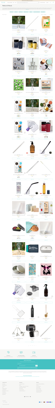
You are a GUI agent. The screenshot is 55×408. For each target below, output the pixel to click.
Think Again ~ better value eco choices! (23, 386)
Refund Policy (4, 394)
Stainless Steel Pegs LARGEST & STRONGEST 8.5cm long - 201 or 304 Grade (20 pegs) (18, 256)
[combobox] (18, 365)
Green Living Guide (21, 389)
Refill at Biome (21, 388)
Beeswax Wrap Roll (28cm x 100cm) (32, 277)
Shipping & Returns (4, 388)
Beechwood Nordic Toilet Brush (46, 318)
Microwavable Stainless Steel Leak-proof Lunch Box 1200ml (19, 235)
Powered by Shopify (7, 404)
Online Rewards (4, 389)
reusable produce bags (20, 8)
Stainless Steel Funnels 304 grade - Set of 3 (18, 338)
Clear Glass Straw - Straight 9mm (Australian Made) (46, 235)
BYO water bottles (14, 8)
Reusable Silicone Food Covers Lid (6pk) (46, 92)
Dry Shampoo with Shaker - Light (18, 195)
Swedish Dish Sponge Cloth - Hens (18, 71)
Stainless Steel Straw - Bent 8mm (32, 195)
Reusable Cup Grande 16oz (46, 134)
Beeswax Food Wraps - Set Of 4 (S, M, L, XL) (18, 113)
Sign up (36, 365)
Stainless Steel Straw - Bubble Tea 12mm (32, 174)
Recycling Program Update (22, 387)
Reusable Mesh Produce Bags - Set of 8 (32, 134)
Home (3, 14)
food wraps (34, 8)
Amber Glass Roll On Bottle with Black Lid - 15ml (46, 195)
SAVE (15, 2)
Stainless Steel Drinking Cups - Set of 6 (32, 71)
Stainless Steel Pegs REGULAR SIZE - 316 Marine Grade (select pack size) (18, 30)
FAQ (2, 387)
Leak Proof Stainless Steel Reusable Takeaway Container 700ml (46, 256)
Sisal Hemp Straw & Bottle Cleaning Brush (46, 174)
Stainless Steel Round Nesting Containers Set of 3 (46, 71)
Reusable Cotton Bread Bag (32, 235)
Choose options (19, 34)
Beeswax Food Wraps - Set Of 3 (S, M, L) (19, 134)
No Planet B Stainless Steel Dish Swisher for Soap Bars (18, 318)
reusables (5, 14)
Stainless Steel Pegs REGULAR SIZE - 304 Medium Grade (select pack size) (32, 92)
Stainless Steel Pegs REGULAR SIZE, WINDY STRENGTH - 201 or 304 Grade (32, 113)
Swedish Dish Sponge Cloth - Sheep (18, 92)
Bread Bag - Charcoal (32, 256)
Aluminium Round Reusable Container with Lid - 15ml (18, 277)
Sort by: (42, 14)
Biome (4, 404)
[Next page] (36, 345)
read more (27, 9)
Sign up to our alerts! (38, 389)
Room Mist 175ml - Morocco (32, 318)
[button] (9, 2)
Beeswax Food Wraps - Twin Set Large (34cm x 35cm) (18, 174)
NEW (13, 2)
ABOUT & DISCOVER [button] (42, 2)
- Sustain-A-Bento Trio (32, 338)
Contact (47, 2)
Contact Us (3, 386)
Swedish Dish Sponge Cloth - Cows (46, 277)
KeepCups (6, 8)
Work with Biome (38, 387)
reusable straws (10, 8)
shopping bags (26, 8)
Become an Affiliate (38, 388)
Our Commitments (38, 386)
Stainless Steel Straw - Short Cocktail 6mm (46, 338)
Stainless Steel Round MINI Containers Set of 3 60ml (46, 113)
